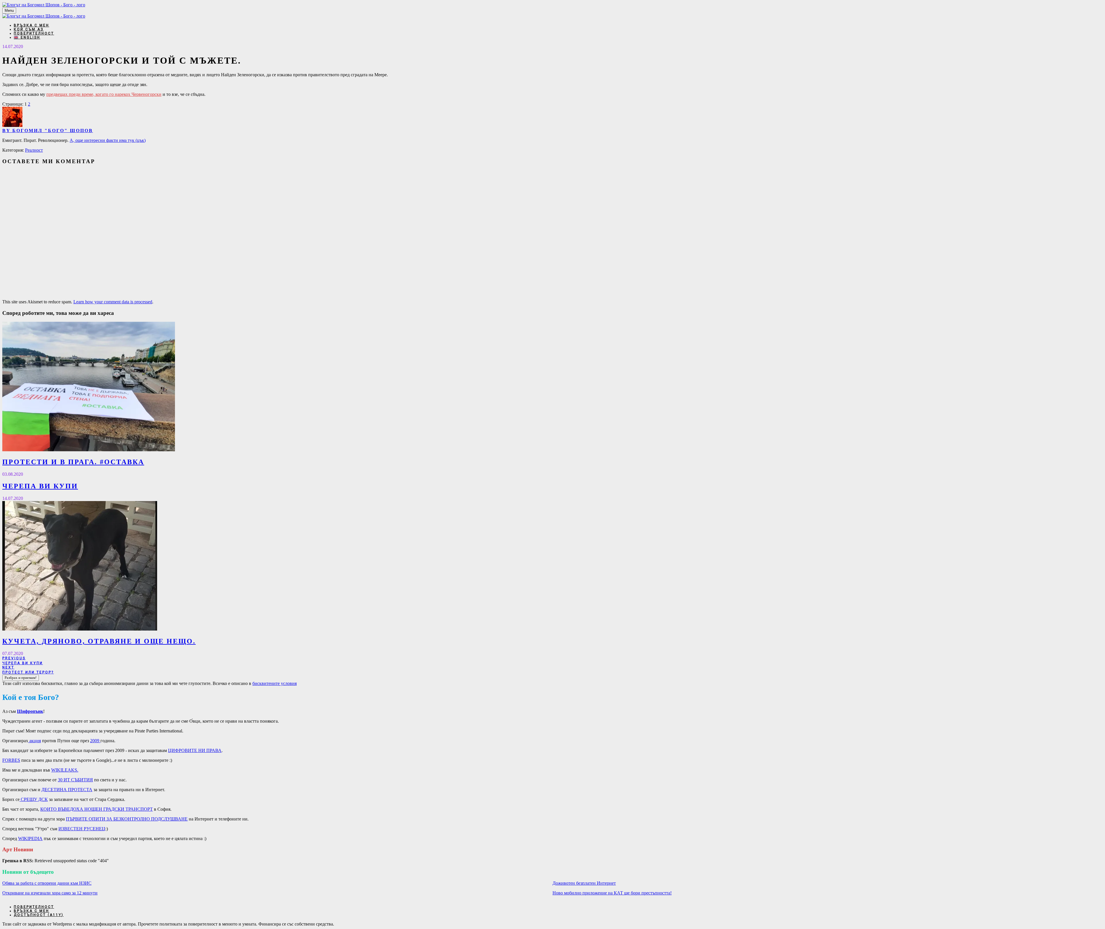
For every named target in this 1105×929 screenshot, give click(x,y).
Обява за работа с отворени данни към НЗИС (47, 883)
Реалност (34, 150)
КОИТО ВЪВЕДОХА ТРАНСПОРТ (96, 809)
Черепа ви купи (40, 486)
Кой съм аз (29, 29)
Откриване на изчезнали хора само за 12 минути (50, 892)
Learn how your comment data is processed (112, 301)
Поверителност (34, 33)
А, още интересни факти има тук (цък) (108, 140)
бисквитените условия (274, 683)
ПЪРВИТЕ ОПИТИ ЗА (127, 818)
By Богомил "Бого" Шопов (47, 130)
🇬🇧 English (27, 37)
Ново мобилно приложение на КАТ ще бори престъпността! (612, 892)
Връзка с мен (31, 25)
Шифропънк (30, 711)
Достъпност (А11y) (39, 915)
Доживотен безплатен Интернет (584, 883)
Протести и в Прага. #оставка (73, 462)
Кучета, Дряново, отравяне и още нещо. (99, 641)
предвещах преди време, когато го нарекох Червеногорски (103, 94)
